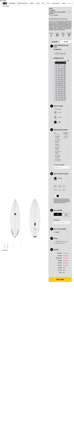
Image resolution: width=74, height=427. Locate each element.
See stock (66, 41)
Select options (5, 6)
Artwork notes (57, 220)
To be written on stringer (59, 165)
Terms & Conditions (56, 203)
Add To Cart (60, 279)
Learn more (55, 15)
